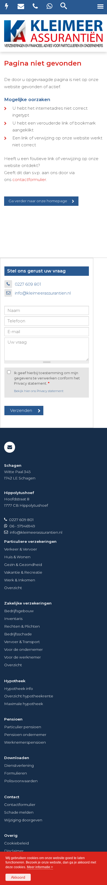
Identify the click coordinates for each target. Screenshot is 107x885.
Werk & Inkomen (19, 580)
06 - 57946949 (22, 526)
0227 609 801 (28, 284)
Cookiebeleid (16, 843)
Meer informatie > (40, 867)
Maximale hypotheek (23, 703)
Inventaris (13, 618)
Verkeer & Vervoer (20, 549)
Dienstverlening (19, 765)
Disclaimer (14, 851)
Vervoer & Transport (22, 642)
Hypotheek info (18, 688)
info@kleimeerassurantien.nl (43, 293)
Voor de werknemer (22, 657)
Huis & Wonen (17, 557)
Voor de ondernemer (23, 649)
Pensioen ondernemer (25, 734)
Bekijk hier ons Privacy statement (38, 391)
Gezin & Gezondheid (23, 564)
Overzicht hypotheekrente (28, 696)
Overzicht (13, 587)
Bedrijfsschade (18, 634)
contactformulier (29, 179)
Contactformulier (19, 804)
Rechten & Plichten (22, 626)
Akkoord (18, 877)
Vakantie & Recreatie (23, 572)
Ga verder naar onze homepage (38, 201)
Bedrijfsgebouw (19, 611)
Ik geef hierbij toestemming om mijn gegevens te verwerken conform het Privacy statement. (47, 378)
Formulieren (15, 773)
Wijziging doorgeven (23, 820)
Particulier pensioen (22, 727)
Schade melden (18, 812)
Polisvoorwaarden (21, 781)
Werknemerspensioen (25, 742)
